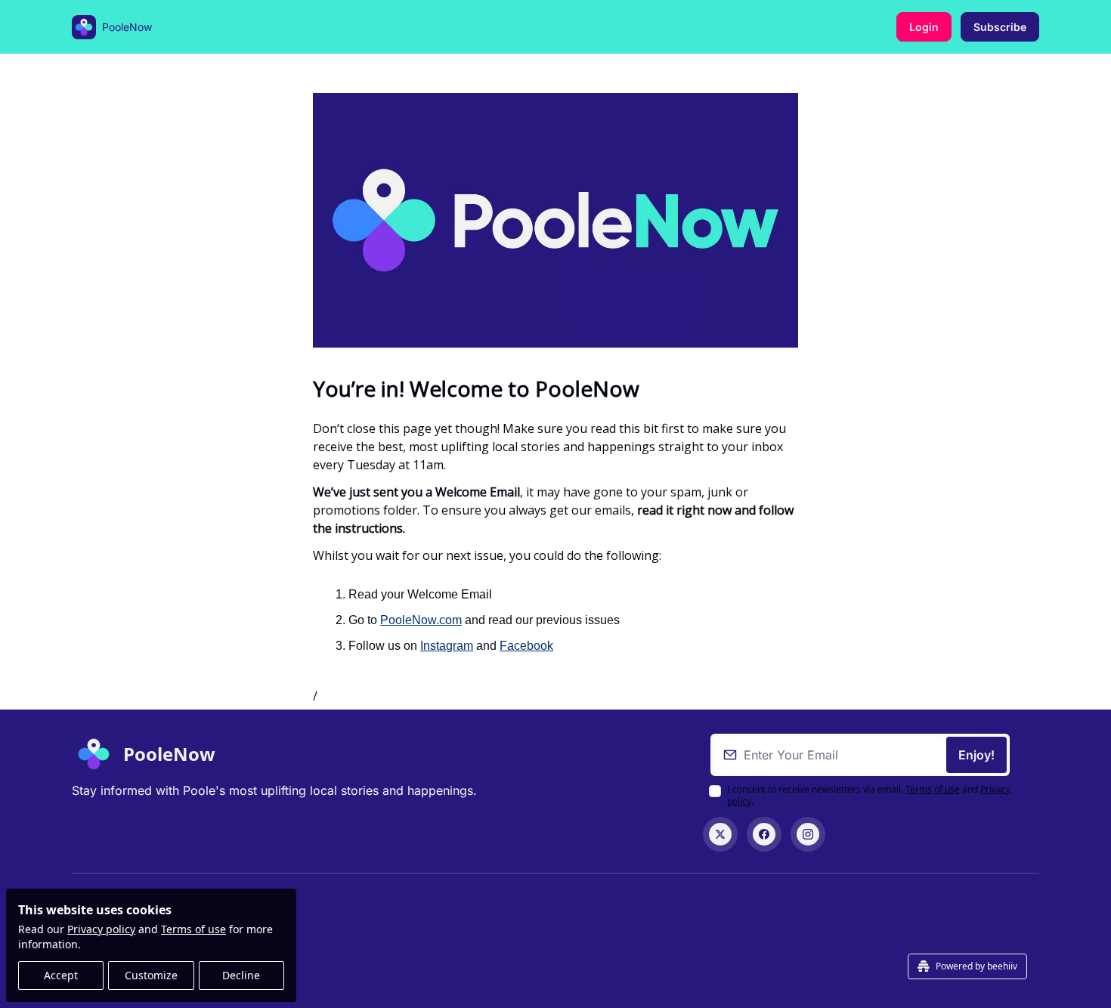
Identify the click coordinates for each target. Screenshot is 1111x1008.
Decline (241, 975)
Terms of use (193, 929)
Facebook (526, 645)
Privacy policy (101, 929)
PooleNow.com (421, 620)
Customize (151, 975)
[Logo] (84, 27)
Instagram (446, 645)
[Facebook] (764, 834)
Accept (61, 975)
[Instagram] (808, 834)
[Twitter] (720, 834)
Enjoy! (976, 754)
